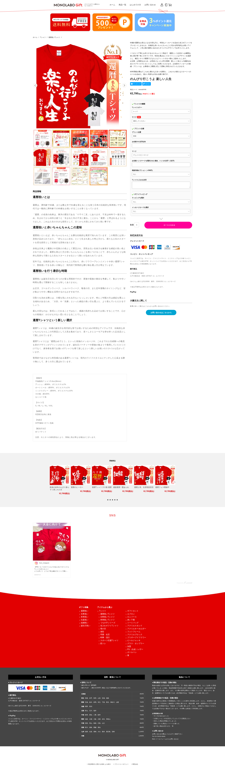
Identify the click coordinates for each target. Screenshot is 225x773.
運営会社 (135, 764)
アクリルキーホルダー (136, 629)
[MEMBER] (166, 4)
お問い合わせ (150, 5)
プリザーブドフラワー (136, 637)
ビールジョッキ (133, 640)
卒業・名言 (105, 635)
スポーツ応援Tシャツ (109, 640)
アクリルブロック (134, 635)
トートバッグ (133, 623)
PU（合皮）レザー (135, 649)
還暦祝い (84, 611)
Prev (35, 85)
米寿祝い (84, 617)
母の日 (103, 629)
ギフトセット (133, 611)
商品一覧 (122, 5)
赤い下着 (131, 620)
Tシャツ (102, 611)
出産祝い (84, 620)
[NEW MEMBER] (161, 4)
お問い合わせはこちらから (161, 312)
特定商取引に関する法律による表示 (99, 764)
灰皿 (129, 646)
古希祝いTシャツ (107, 617)
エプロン (131, 614)
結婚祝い (84, 623)
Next (124, 85)
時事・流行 (105, 637)
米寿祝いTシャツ (107, 620)
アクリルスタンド (134, 626)
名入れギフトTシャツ (109, 626)
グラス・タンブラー (135, 643)
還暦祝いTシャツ (107, 614)
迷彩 (102, 632)
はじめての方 (135, 5)
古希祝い (84, 614)
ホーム (112, 5)
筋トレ (103, 643)
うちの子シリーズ (107, 623)
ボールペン (132, 652)
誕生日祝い (85, 626)
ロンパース (132, 617)
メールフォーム (161, 739)
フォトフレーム (133, 632)
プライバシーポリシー (121, 764)
